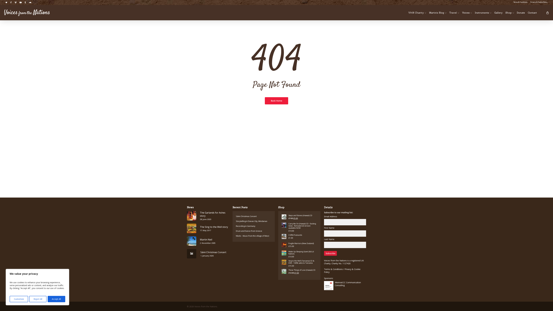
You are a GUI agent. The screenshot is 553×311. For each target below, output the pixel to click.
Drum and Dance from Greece (249, 231)
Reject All (38, 299)
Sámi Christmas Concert (246, 216)
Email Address (330, 216)
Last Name (329, 239)
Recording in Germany (245, 226)
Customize (19, 299)
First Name (329, 227)
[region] (37, 287)
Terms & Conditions (333, 269)
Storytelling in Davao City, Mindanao (251, 221)
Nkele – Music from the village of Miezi (252, 236)
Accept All (56, 299)
